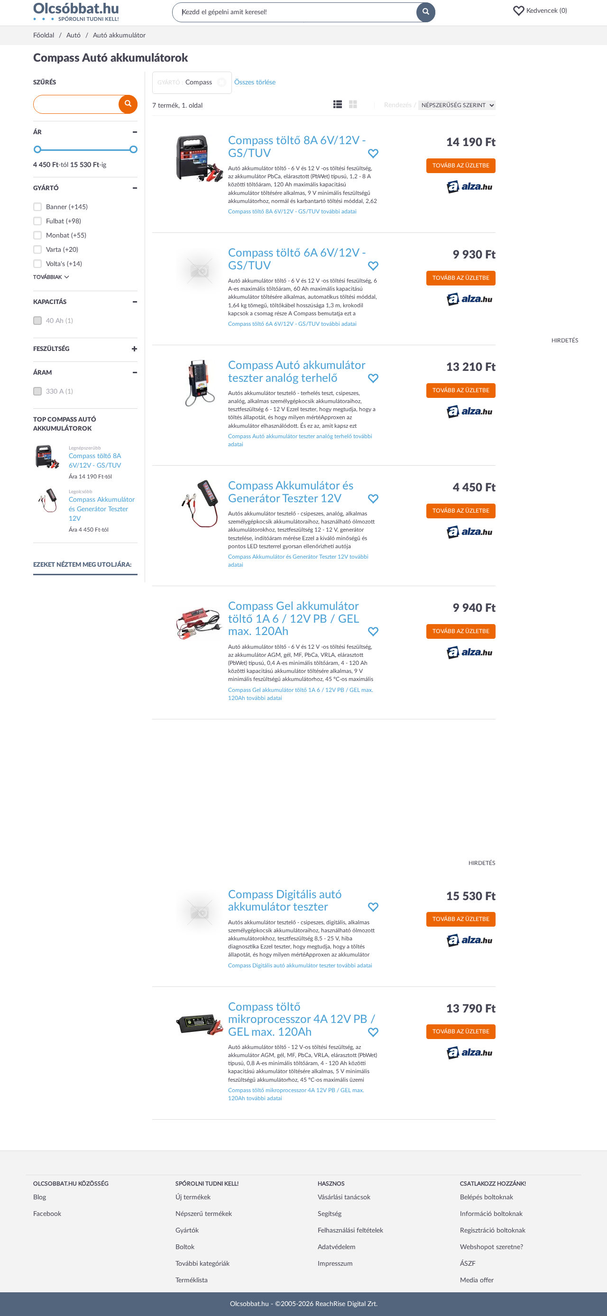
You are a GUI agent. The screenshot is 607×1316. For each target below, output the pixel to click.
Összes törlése (255, 82)
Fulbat (55, 221)
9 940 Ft (474, 608)
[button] (543, 11)
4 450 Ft (474, 488)
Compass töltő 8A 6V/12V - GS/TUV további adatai (292, 211)
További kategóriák (202, 1264)
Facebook (47, 1214)
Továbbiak (47, 277)
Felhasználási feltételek (350, 1230)
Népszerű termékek (203, 1214)
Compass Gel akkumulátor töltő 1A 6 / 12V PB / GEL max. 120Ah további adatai (300, 694)
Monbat (57, 235)
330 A (55, 391)
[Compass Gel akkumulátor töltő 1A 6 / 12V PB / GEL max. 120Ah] (199, 624)
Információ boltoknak (491, 1214)
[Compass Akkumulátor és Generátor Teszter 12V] (199, 503)
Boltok (184, 1247)
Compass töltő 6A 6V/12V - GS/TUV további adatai (292, 324)
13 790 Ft (471, 1009)
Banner (56, 207)
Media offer (477, 1280)
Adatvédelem (337, 1247)
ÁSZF (468, 1264)
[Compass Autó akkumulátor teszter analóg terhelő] (199, 383)
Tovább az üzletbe (460, 165)
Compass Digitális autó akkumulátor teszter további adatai (300, 965)
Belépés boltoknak (486, 1197)
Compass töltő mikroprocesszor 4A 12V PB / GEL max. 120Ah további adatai (296, 1094)
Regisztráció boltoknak (492, 1230)
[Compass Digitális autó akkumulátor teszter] (199, 912)
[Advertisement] (541, 194)
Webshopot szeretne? (491, 1247)
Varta (53, 250)
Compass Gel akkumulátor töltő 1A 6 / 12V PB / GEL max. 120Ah (293, 619)
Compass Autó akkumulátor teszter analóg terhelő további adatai (300, 440)
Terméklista (191, 1280)
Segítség (329, 1214)
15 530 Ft (471, 896)
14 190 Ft (471, 142)
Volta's (55, 264)
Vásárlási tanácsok (344, 1197)
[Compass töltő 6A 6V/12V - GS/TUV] (199, 270)
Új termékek (193, 1197)
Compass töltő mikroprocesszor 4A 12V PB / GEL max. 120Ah (302, 1020)
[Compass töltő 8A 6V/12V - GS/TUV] (199, 158)
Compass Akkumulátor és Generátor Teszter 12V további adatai (298, 561)
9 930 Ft (474, 255)
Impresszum (335, 1264)
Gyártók (187, 1230)
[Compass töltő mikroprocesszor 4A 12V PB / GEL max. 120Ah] (199, 1024)
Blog (39, 1197)
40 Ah (55, 321)
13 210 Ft (471, 367)
